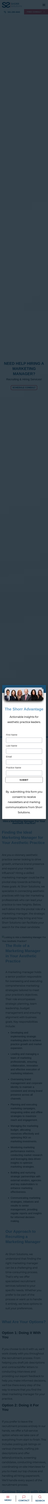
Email (9, 756)
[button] (42, 689)
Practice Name (13, 767)
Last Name (11, 745)
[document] (24, 752)
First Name (11, 735)
